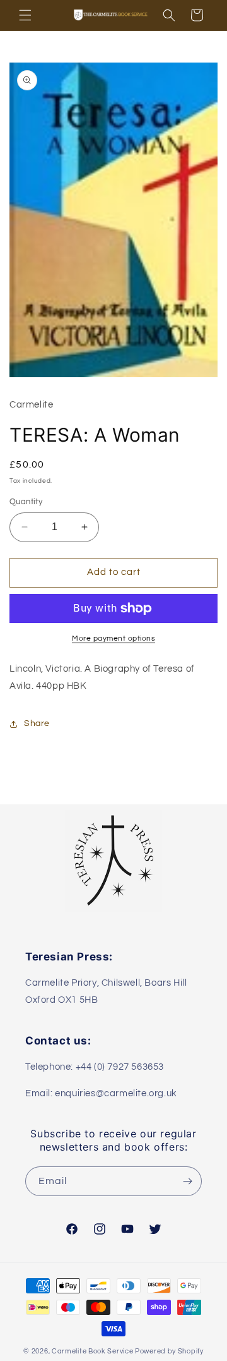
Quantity (25, 501)
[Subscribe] (187, 1181)
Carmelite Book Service (92, 1351)
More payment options (113, 638)
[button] (25, 15)
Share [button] (37, 723)
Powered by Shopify (169, 1351)
